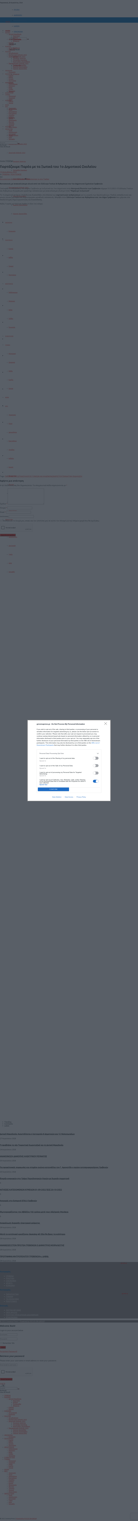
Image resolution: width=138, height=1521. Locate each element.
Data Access (69, 797)
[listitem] (69, 753)
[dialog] (69, 760)
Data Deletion (56, 797)
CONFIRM (53, 789)
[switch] (96, 758)
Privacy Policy (81, 797)
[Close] (106, 724)
